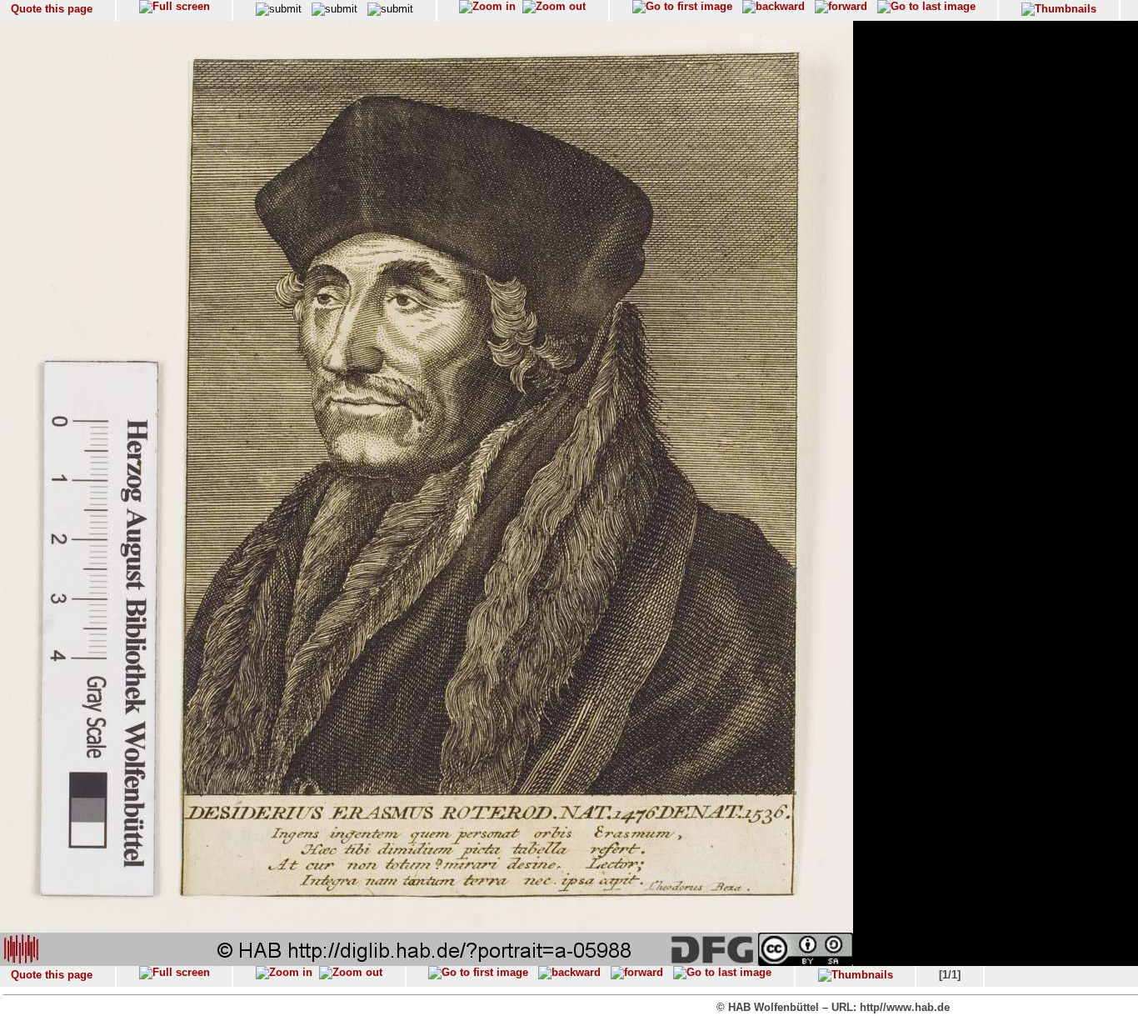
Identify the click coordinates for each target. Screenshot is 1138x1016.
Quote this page (51, 9)
